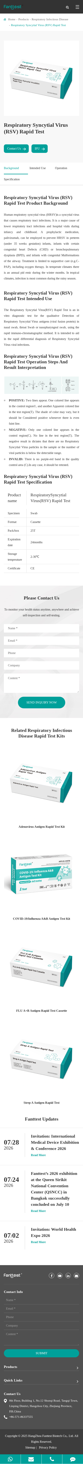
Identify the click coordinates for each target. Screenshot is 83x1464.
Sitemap (30, 1447)
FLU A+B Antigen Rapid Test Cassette (41, 1010)
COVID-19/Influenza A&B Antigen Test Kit (41, 918)
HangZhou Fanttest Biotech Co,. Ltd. (51, 1436)
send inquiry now (41, 702)
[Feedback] (72, 1459)
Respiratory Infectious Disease (50, 19)
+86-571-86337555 (21, 1416)
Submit (41, 1353)
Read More (38, 1155)
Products (23, 19)
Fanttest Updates (41, 1119)
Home (11, 19)
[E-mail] (31, 1459)
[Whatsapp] (10, 1459)
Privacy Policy (48, 1447)
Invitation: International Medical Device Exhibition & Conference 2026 (55, 1142)
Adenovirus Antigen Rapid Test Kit (42, 826)
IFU (38, 148)
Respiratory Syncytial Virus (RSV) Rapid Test (38, 25)
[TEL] (52, 1459)
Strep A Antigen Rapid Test (41, 1102)
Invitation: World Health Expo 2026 (53, 1232)
